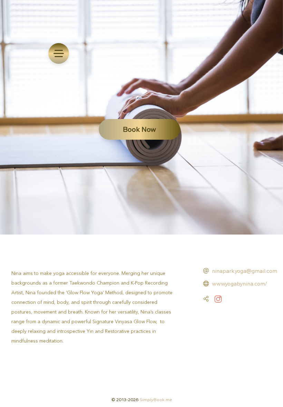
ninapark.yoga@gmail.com (244, 271)
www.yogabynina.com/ (239, 283)
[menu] (58, 53)
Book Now (139, 129)
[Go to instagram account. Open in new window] (218, 299)
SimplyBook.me (156, 399)
